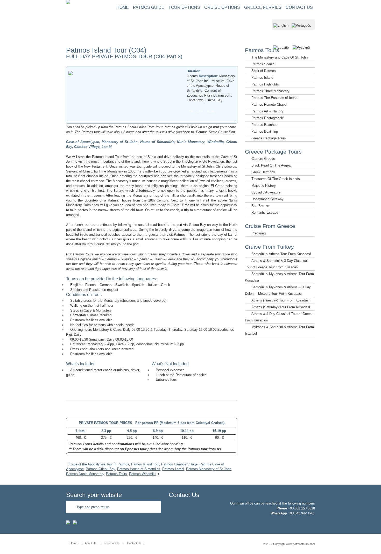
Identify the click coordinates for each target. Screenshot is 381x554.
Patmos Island (262, 78)
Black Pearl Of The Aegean (271, 165)
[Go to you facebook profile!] (68, 523)
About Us (90, 543)
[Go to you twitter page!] (75, 523)
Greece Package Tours (268, 138)
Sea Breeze (260, 206)
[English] (280, 32)
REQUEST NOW (202, 112)
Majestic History (263, 186)
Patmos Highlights (265, 84)
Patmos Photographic (267, 118)
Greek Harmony (263, 172)
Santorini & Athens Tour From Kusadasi (281, 254)
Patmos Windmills (142, 474)
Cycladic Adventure (265, 192)
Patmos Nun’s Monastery (85, 474)
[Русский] (301, 54)
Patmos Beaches (264, 125)
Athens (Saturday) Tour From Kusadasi (280, 307)
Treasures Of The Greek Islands (275, 179)
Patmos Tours (116, 474)
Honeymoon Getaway (267, 199)
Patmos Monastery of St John (208, 469)
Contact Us (134, 543)
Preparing (258, 233)
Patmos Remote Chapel (269, 104)
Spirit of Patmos (263, 71)
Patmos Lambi (173, 469)
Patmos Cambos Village (179, 464)
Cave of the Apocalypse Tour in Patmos (99, 464)
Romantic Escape (264, 212)
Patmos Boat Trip (264, 131)
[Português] (301, 32)
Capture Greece (263, 159)
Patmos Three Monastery (270, 91)
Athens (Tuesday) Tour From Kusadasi (280, 300)
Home (73, 543)
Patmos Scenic (262, 64)
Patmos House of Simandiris (138, 469)
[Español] (281, 54)
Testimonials (111, 543)
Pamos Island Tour (145, 464)
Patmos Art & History (267, 111)
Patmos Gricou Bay (100, 469)
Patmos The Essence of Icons (274, 98)
